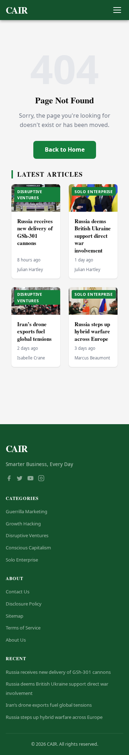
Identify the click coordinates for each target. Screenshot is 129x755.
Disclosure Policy (24, 603)
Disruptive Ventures (27, 535)
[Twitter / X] (19, 479)
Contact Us (17, 591)
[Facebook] (9, 479)
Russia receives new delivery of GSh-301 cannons (35, 232)
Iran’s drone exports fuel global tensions (34, 331)
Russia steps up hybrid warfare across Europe (92, 331)
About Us (16, 640)
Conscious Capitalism (28, 547)
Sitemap (14, 616)
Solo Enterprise (22, 560)
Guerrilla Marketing (26, 511)
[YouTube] (30, 479)
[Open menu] (117, 10)
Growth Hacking (23, 523)
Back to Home (65, 149)
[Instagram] (41, 479)
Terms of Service (23, 627)
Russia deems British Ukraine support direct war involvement (93, 235)
